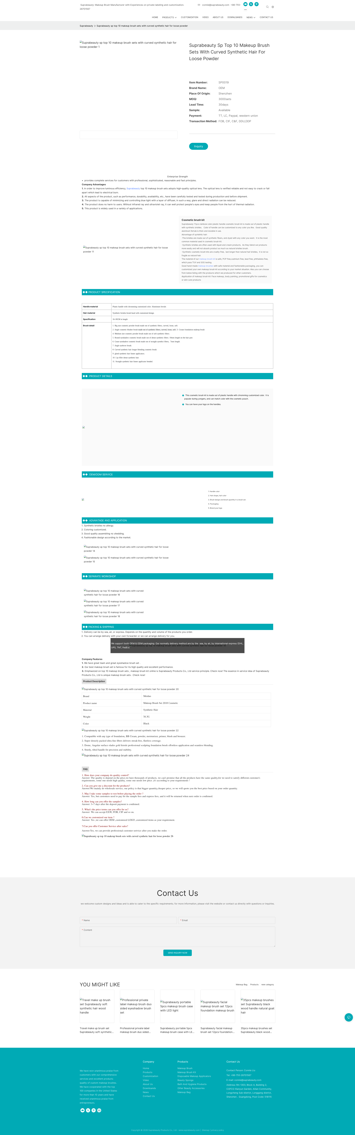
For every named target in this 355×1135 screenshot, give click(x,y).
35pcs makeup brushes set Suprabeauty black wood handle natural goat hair (256, 1030)
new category (267, 984)
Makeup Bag (241, 984)
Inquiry (198, 146)
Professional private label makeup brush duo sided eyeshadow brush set (134, 1030)
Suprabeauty (86, 25)
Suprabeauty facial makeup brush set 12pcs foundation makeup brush (217, 1030)
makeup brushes (205, 266)
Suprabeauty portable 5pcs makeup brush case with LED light (177, 1030)
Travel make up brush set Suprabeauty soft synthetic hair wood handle (96, 1030)
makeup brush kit (207, 259)
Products (254, 984)
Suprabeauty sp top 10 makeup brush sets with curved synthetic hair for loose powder (142, 25)
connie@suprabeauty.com (215, 4)
